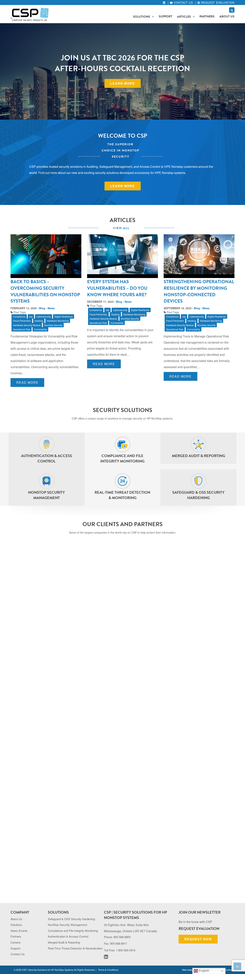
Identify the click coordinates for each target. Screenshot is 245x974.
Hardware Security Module (27, 325)
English (203, 970)
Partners (207, 16)
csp (31, 316)
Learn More (122, 186)
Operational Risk (21, 329)
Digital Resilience (63, 316)
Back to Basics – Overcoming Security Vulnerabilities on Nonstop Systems (45, 291)
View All (121, 228)
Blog (42, 308)
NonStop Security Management (67, 925)
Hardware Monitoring (58, 320)
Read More (27, 382)
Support (165, 16)
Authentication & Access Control (68, 936)
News (51, 308)
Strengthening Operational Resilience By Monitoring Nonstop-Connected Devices (199, 291)
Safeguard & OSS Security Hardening (71, 919)
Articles (184, 16)
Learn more (122, 83)
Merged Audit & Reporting (64, 942)
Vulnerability (40, 329)
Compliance (19, 316)
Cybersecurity (43, 316)
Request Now (198, 939)
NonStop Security (53, 325)
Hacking (38, 320)
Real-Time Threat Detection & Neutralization (75, 948)
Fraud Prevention (22, 320)
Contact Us (183, 2)
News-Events (19, 931)
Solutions (141, 16)
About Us (226, 16)
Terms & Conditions (108, 969)
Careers (16, 942)
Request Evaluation (217, 2)
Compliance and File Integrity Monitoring (73, 931)
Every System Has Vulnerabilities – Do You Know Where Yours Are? (117, 288)
